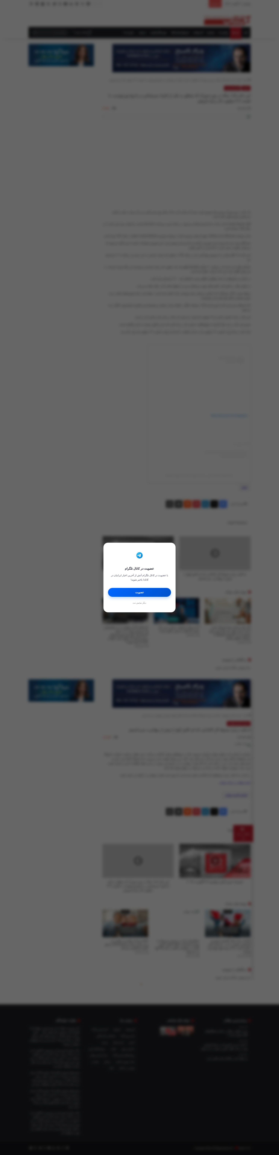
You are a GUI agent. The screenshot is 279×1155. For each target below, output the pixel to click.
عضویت (139, 592)
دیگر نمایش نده (139, 603)
